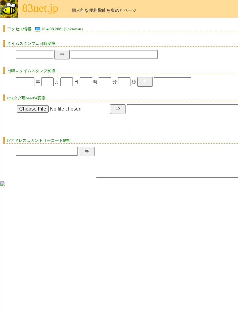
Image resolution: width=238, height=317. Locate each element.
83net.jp (40, 8)
